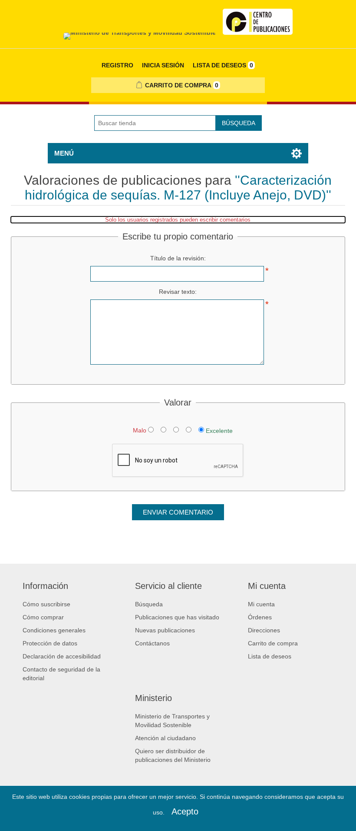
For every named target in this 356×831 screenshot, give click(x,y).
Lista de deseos (269, 656)
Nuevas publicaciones (165, 630)
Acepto (184, 811)
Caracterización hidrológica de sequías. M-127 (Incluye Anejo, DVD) (178, 187)
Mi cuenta (261, 604)
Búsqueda (238, 123)
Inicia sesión (163, 65)
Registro (117, 65)
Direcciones (264, 630)
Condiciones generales (54, 630)
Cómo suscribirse (46, 604)
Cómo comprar (43, 617)
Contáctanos (152, 643)
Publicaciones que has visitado (177, 617)
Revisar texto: (178, 291)
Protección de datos (50, 643)
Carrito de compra (273, 643)
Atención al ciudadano (165, 738)
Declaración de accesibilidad (62, 656)
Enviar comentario (178, 512)
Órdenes (260, 617)
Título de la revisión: (178, 258)
